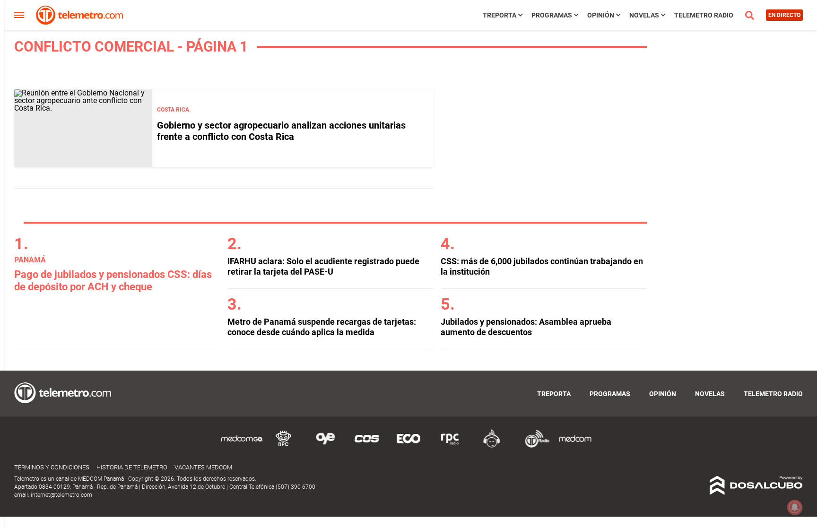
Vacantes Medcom (203, 467)
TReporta (499, 15)
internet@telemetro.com (61, 495)
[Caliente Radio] (492, 445)
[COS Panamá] (367, 445)
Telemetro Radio (703, 15)
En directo (784, 15)
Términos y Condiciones (51, 467)
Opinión (600, 15)
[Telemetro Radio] (533, 445)
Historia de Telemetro (131, 467)
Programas (551, 15)
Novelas (644, 15)
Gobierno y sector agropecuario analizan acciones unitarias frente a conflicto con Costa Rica (281, 131)
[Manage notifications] (794, 507)
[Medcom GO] (242, 445)
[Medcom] (575, 445)
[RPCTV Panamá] (283, 445)
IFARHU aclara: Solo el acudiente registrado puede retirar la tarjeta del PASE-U (323, 266)
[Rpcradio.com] (450, 445)
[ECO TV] (408, 445)
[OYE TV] (325, 445)
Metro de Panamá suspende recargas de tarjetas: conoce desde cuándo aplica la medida (321, 327)
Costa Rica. (174, 109)
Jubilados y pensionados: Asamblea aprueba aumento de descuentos (526, 327)
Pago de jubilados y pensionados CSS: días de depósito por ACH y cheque (113, 280)
